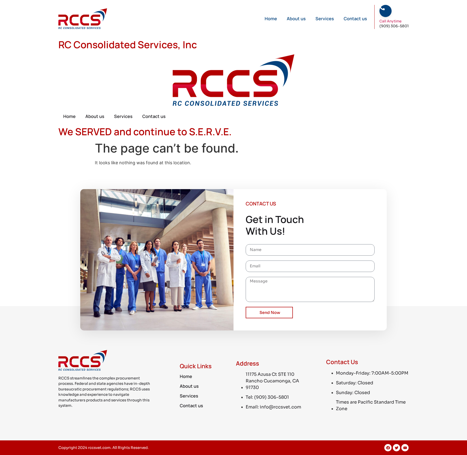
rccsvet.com (99, 447)
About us (296, 18)
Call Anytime (390, 21)
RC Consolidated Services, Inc (127, 44)
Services (324, 18)
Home (271, 18)
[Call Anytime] (382, 7)
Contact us (355, 18)
